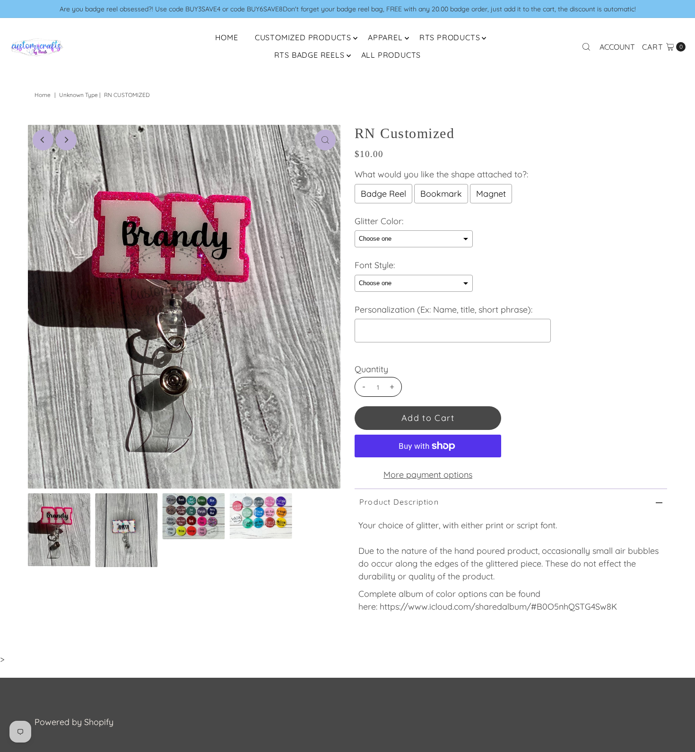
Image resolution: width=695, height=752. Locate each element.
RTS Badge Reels (309, 55)
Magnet (491, 193)
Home (43, 94)
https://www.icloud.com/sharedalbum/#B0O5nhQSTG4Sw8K (498, 606)
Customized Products (303, 37)
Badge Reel (383, 193)
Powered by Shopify (74, 722)
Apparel (385, 37)
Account (617, 47)
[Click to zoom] (325, 140)
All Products (391, 55)
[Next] (66, 140)
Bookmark (441, 193)
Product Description (399, 502)
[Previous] (43, 140)
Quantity (371, 369)
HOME (226, 37)
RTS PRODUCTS (449, 37)
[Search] (586, 47)
